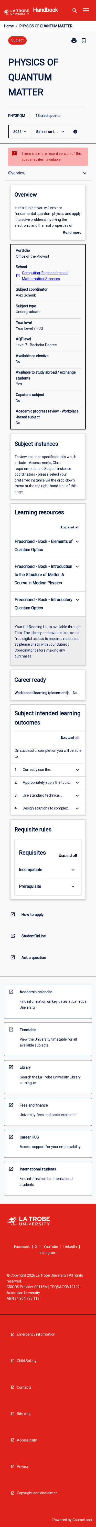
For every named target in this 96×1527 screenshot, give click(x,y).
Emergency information (36, 1334)
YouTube (51, 1247)
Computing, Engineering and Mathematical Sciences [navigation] (45, 276)
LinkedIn (70, 1247)
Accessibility (27, 1440)
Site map (24, 1414)
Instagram (48, 1253)
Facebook (22, 1247)
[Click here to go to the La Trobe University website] (16, 13)
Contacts (24, 1387)
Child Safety (27, 1361)
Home (9, 26)
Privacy (23, 1466)
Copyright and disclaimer (37, 1493)
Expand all (70, 527)
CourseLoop (82, 1520)
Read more (72, 232)
